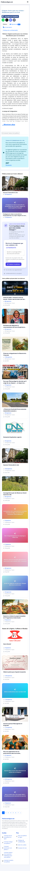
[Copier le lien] (14, 20)
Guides (4, 833)
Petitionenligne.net (7, 2)
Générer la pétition (14, 264)
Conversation (8, 27)
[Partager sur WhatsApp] (3, 20)
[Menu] (27, 2)
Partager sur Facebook (11, 16)
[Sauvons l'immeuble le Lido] (15, 186)
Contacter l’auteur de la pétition (11, 133)
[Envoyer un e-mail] (10, 20)
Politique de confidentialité (10, 30)
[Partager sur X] (6, 20)
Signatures (15, 24)
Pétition (5, 24)
